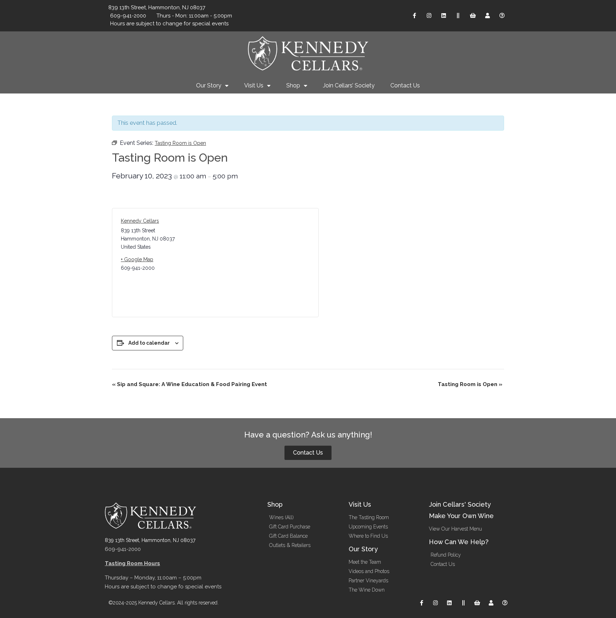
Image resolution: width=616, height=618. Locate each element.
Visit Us (253, 85)
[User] (487, 15)
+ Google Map (137, 259)
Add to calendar (149, 343)
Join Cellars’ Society (349, 85)
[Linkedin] (443, 15)
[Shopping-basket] (472, 15)
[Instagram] (428, 15)
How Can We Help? (458, 542)
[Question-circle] (502, 15)
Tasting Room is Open (470, 384)
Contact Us (405, 85)
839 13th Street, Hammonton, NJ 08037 (150, 540)
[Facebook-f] (414, 15)
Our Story (208, 85)
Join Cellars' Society (460, 504)
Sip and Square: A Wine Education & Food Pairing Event (189, 384)
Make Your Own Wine (461, 516)
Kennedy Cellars (140, 221)
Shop (293, 85)
